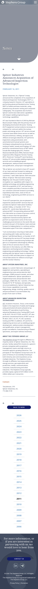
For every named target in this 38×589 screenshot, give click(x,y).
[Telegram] (22, 565)
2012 (19, 493)
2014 (19, 482)
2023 (19, 432)
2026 (19, 415)
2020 (19, 448)
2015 (19, 476)
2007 (19, 521)
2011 (19, 498)
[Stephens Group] (13, 2)
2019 (19, 454)
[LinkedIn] (15, 565)
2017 (19, 465)
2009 (19, 509)
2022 (19, 437)
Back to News (19, 407)
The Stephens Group (10, 340)
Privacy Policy (14, 583)
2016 (19, 470)
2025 (19, 420)
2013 (19, 487)
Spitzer (5, 268)
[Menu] (35, 2)
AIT (4, 304)
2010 (19, 504)
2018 (19, 459)
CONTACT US (19, 559)
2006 (19, 526)
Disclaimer (24, 583)
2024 (19, 426)
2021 (19, 443)
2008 (19, 515)
